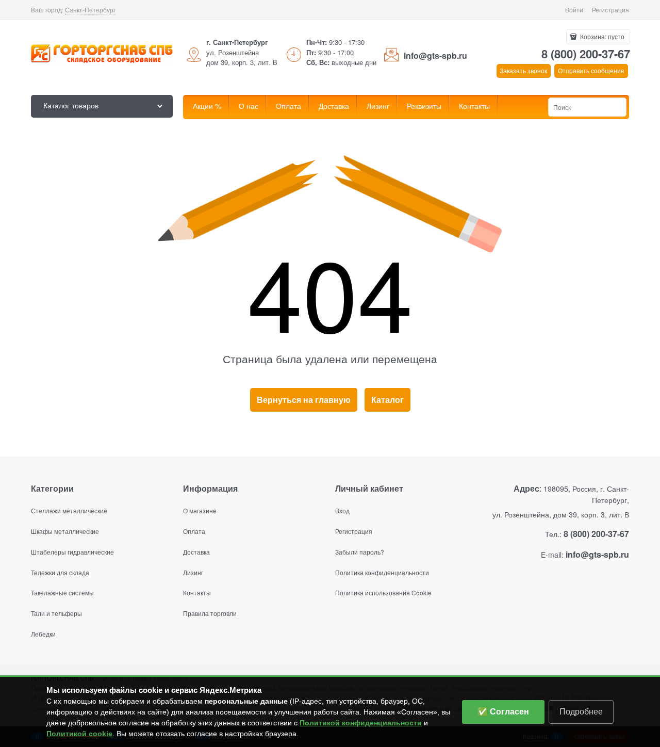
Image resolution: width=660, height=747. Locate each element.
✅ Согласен (503, 711)
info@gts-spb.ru (435, 55)
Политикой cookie (79, 733)
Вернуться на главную (304, 399)
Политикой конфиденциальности (361, 723)
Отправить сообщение (591, 70)
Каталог (387, 399)
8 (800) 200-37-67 (585, 53)
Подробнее (581, 711)
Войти (574, 9)
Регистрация (610, 9)
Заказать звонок (523, 70)
